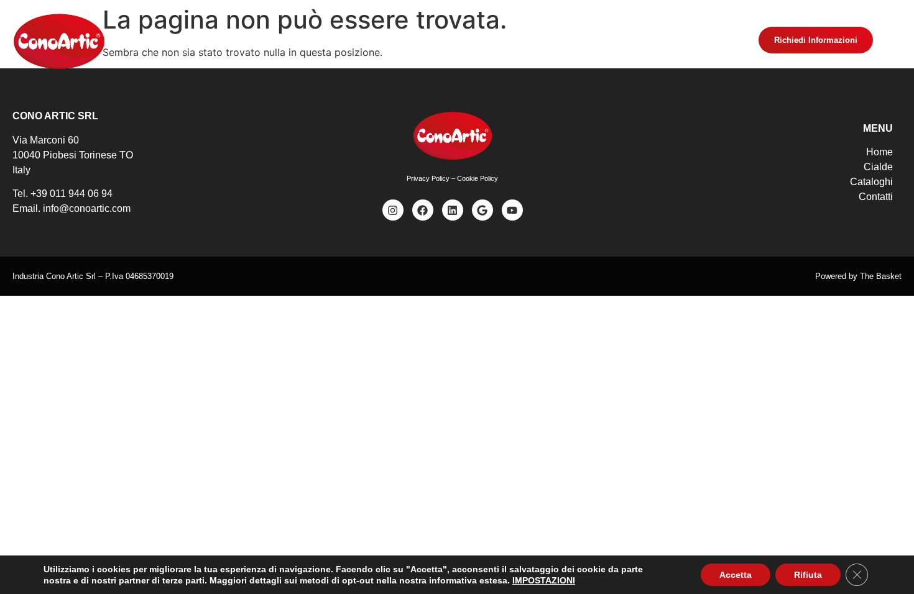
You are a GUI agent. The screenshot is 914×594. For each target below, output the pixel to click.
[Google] (482, 210)
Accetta (735, 575)
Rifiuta (808, 575)
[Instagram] (393, 210)
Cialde (390, 41)
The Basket (881, 276)
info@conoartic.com (87, 208)
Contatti (574, 41)
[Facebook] (422, 210)
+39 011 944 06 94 (71, 193)
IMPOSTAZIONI (543, 580)
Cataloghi (507, 41)
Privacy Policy (428, 178)
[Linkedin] (452, 210)
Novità (445, 41)
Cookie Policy (477, 178)
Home (336, 41)
